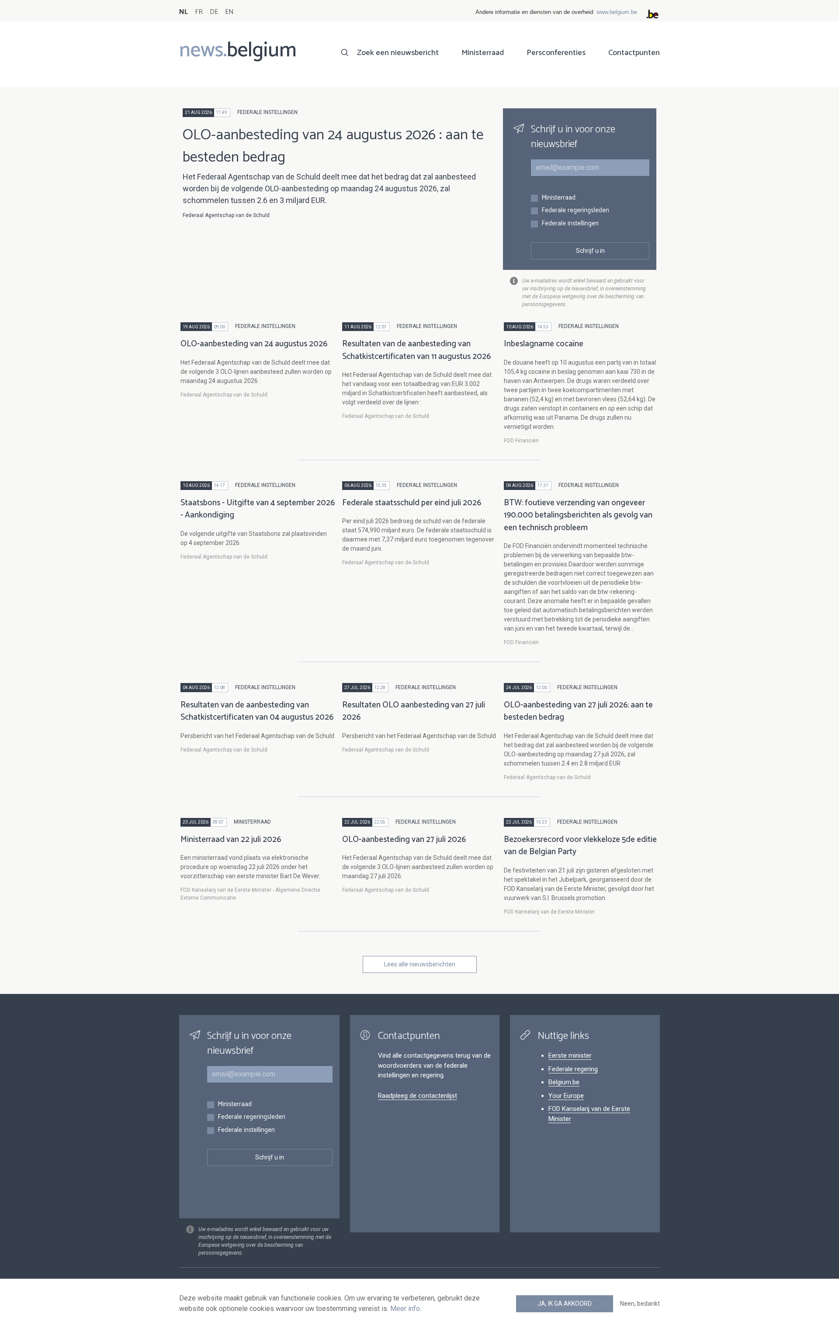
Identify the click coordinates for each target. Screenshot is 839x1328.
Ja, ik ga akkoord (564, 1303)
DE (214, 12)
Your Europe (566, 1096)
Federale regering (573, 1069)
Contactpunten (634, 52)
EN (229, 12)
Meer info (405, 1308)
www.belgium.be (616, 12)
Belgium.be (563, 1082)
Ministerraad (482, 52)
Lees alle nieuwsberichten (419, 964)
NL (183, 12)
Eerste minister (570, 1055)
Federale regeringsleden (575, 211)
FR (199, 12)
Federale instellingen (570, 224)
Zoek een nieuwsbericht (398, 52)
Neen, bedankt (640, 1303)
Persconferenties (556, 52)
